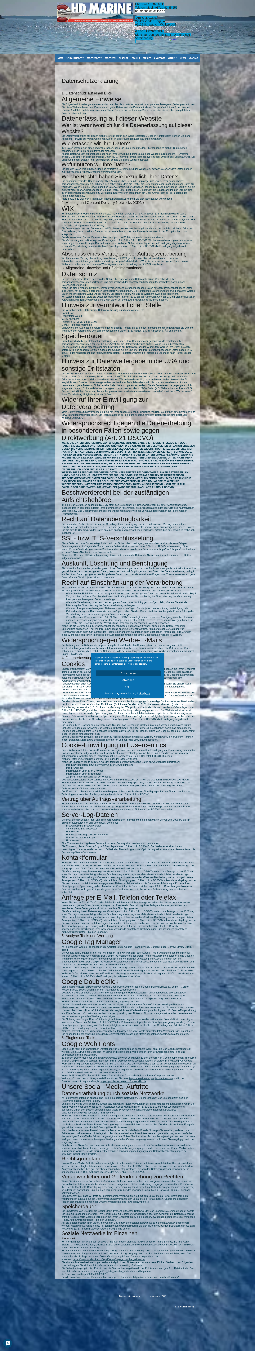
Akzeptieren (128, 673)
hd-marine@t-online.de (150, 11)
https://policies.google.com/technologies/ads (109, 1034)
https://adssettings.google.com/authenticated (163, 1034)
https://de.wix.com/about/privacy (145, 237)
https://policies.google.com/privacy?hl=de (123, 1081)
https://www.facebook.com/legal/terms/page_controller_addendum (109, 1259)
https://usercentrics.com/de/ (87, 759)
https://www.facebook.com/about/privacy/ (156, 1277)
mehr (128, 686)
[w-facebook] (173, 43)
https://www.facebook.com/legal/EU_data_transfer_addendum (101, 1271)
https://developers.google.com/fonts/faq (151, 1078)
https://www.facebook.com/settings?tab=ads (117, 1265)
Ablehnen (128, 680)
